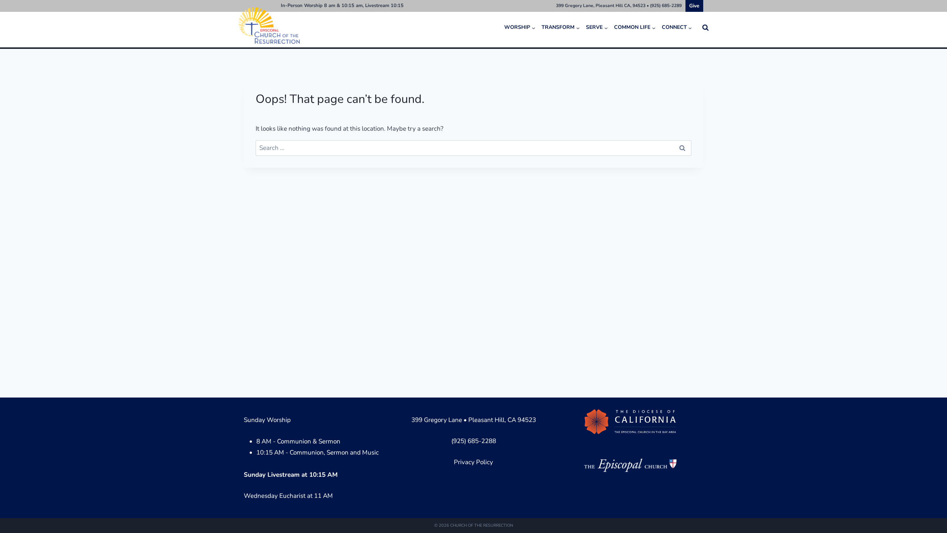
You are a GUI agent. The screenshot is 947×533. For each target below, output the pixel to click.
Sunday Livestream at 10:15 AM (291, 474)
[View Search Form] (705, 27)
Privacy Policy (473, 462)
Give (694, 5)
